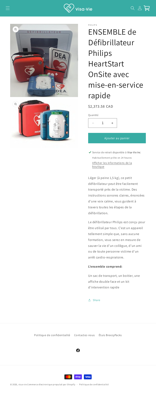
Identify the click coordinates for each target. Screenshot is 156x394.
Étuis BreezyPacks (110, 335)
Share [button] (96, 300)
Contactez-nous (84, 335)
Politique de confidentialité (52, 335)
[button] (7, 8)
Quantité (93, 115)
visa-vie (22, 384)
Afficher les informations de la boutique (112, 164)
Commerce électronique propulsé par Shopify (51, 384)
